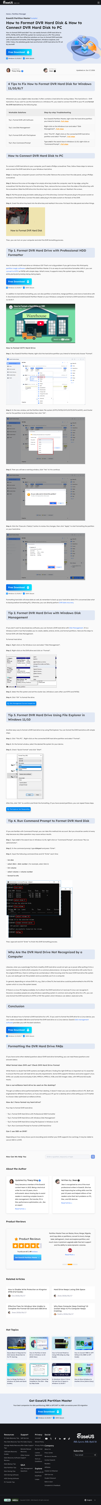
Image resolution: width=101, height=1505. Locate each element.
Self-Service (25, 1438)
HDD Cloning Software (11, 1478)
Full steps (65, 121)
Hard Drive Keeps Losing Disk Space (69, 1289)
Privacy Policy (39, 1445)
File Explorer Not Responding (18, 809)
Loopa (37, 1479)
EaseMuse (38, 1476)
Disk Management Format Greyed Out (21, 703)
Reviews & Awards (51, 1456)
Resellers (47, 1464)
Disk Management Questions (27, 1470)
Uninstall (38, 1438)
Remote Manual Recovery (26, 1450)
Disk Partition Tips (10, 1467)
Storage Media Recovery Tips (12, 1447)
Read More (69, 1255)
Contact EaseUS (50, 1460)
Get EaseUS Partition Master (27, 1257)
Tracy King (16, 71)
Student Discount (50, 1478)
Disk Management (76, 628)
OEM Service (49, 1474)
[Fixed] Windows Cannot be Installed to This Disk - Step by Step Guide (39, 1381)
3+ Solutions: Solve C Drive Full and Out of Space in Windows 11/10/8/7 (61, 1381)
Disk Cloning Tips (9, 1471)
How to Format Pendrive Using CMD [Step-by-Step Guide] (60, 1355)
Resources (9, 1434)
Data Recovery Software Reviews (12, 1459)
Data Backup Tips (10, 1464)
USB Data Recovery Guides (10, 1453)
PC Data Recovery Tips (11, 1438)
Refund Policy (39, 1442)
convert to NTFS (12, 271)
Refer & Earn (49, 1482)
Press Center (49, 1453)
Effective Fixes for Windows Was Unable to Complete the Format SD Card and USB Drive (27, 1307)
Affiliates (47, 1467)
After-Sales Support (27, 1445)
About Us (48, 1449)
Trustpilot (33, 18)
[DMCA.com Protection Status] (16, 1500)
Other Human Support (25, 1456)
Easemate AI (39, 1472)
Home (8, 14)
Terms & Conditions (38, 1460)
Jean (51, 71)
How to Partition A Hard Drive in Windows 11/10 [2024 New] (38, 1355)
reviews (35, 1252)
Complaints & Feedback (52, 1485)
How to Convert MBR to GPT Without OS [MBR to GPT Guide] (84, 1355)
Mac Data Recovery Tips (12, 1442)
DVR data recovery (66, 603)
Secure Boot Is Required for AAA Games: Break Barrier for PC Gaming (16, 1355)
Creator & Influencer (51, 1471)
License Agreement (38, 1454)
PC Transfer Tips (9, 1482)
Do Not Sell (38, 1449)
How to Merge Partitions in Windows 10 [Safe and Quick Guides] (16, 1381)
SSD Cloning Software (11, 1475)
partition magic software (15, 268)
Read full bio (20, 1209)
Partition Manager (19, 14)
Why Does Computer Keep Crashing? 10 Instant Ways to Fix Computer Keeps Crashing (71, 1308)
